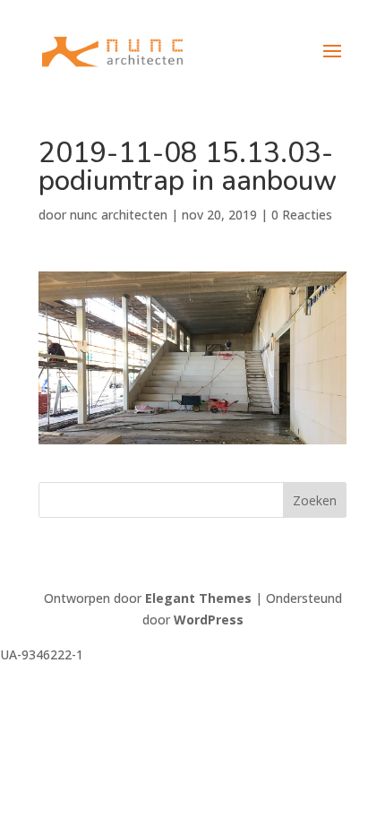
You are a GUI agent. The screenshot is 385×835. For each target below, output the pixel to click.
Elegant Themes (198, 598)
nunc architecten (118, 214)
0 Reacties (301, 214)
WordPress (209, 619)
